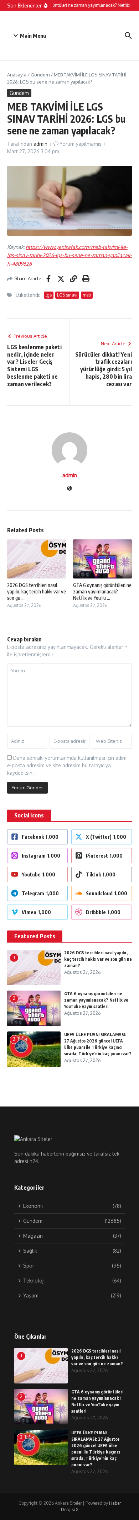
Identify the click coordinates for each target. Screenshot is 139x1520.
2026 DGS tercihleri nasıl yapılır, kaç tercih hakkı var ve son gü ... (36, 591)
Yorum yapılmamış (81, 144)
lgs (49, 295)
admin (40, 144)
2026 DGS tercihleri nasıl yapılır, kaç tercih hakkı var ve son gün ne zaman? (98, 959)
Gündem (40, 75)
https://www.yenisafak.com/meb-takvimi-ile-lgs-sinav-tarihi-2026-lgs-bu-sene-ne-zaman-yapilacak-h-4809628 (69, 255)
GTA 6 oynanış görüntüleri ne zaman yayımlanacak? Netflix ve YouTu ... (102, 591)
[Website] (69, 489)
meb (87, 295)
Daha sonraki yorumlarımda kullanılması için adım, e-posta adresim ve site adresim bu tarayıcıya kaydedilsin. (67, 765)
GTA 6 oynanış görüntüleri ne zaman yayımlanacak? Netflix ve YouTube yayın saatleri (96, 1000)
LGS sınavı (67, 295)
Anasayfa (16, 75)
